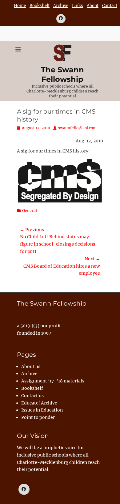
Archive (60, 5)
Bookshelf (40, 5)
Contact (109, 5)
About (92, 5)
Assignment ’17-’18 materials (52, 381)
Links (77, 5)
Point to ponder (38, 417)
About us (30, 366)
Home (20, 5)
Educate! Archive (39, 403)
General (29, 210)
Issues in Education (42, 410)
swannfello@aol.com (77, 128)
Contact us (32, 395)
